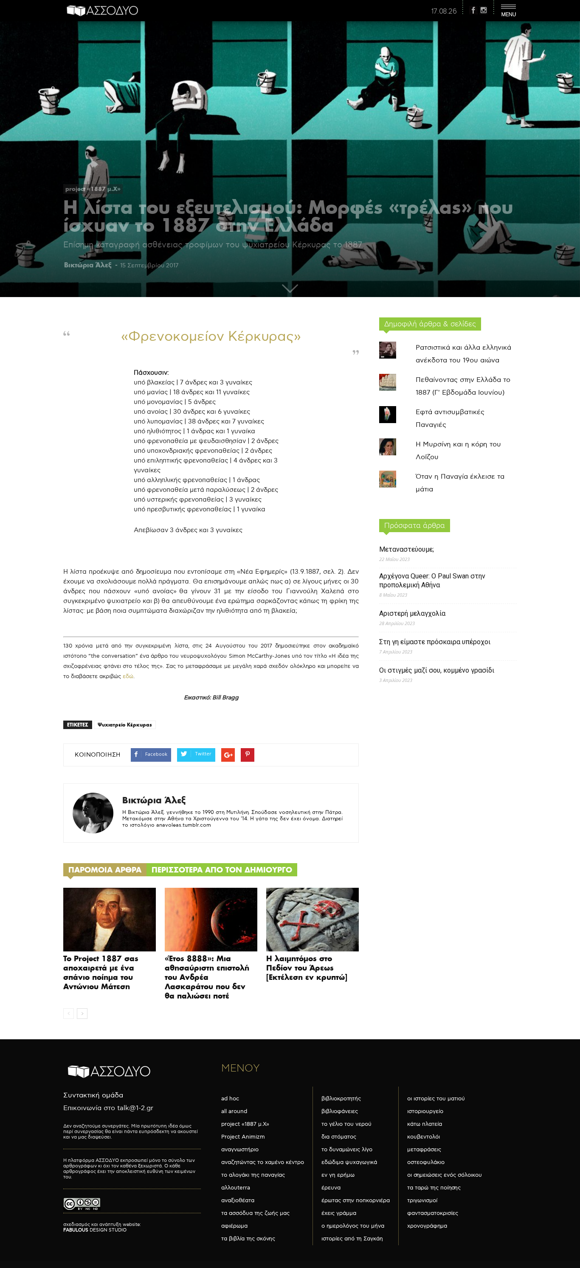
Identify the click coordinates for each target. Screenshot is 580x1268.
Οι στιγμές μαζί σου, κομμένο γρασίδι (436, 670)
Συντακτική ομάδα (93, 1095)
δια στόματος (338, 1136)
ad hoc (230, 1098)
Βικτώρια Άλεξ (88, 265)
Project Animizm (243, 1136)
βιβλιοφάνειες (339, 1111)
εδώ (128, 676)
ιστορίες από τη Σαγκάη (352, 1238)
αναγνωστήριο (240, 1149)
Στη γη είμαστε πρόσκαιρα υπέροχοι (434, 642)
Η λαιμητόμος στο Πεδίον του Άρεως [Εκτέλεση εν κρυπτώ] (306, 968)
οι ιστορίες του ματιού (436, 1098)
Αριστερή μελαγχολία (412, 613)
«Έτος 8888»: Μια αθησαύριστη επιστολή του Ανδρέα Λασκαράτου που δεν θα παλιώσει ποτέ (207, 977)
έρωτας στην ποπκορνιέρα (355, 1200)
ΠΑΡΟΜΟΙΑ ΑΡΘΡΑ (104, 870)
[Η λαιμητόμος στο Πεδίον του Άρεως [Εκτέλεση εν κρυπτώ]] (312, 919)
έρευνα (331, 1187)
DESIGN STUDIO (95, 1230)
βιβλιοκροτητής (341, 1098)
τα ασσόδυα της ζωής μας (255, 1213)
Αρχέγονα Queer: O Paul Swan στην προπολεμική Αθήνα (432, 580)
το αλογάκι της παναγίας (253, 1175)
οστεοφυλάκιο (426, 1162)
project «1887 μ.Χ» (93, 189)
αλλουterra (235, 1187)
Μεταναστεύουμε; (406, 549)
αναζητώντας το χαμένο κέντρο (262, 1162)
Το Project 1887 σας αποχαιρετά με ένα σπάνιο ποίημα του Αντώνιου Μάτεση (100, 972)
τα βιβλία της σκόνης (248, 1238)
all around (234, 1111)
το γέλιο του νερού (346, 1124)
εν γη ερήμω (338, 1175)
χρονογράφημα (427, 1226)
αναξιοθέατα (237, 1200)
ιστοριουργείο (425, 1111)
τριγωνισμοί (422, 1200)
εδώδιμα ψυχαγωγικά (349, 1162)
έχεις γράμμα (338, 1213)
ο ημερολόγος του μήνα (352, 1226)
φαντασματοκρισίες (432, 1213)
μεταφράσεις (424, 1149)
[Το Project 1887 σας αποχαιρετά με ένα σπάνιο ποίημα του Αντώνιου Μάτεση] (109, 919)
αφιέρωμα (234, 1226)
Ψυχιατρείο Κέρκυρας (125, 724)
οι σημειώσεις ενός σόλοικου (444, 1175)
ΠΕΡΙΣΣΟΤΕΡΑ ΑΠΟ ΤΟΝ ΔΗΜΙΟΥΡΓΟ (222, 870)
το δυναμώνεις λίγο (346, 1149)
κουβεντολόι (423, 1136)
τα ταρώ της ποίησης (434, 1187)
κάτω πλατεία (424, 1124)
